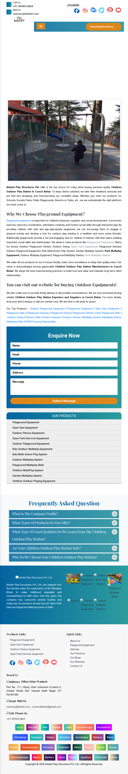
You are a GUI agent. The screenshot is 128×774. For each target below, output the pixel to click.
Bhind (115, 757)
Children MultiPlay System (27, 470)
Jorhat (100, 747)
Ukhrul (77, 747)
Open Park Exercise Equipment (30, 438)
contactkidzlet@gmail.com (46, 706)
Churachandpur (30, 747)
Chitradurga (20, 737)
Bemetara (64, 737)
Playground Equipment (80, 308)
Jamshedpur (81, 737)
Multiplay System (92, 317)
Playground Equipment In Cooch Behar (43, 70)
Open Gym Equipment (107, 308)
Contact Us (76, 665)
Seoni (62, 757)
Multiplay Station (113, 317)
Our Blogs (75, 657)
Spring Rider (49, 321)
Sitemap (74, 649)
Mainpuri (97, 737)
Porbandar (101, 757)
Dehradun (48, 747)
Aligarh (37, 757)
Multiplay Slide (15, 321)
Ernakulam (63, 747)
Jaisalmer (85, 757)
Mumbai (56, 727)
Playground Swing (60, 312)
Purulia (89, 747)
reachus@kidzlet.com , (19, 706)
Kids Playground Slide (108, 312)
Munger (113, 747)
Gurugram (36, 737)
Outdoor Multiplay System (27, 459)
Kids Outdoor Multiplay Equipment (32, 449)
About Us (75, 640)
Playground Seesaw (38, 312)
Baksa (110, 737)
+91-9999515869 (23, 6)
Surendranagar (85, 727)
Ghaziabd (33, 727)
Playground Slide (15, 312)
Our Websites (77, 661)
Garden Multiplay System (27, 475)
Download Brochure (102, 26)
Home (14, 70)
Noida (20, 727)
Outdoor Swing (15, 317)
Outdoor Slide (33, 317)
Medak (13, 747)
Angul (73, 757)
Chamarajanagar (19, 757)
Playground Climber (83, 312)
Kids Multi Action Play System (29, 454)
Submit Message (64, 401)
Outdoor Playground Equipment (47, 308)
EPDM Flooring (33, 321)
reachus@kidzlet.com (26, 13)
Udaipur (50, 737)
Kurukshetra (103, 727)
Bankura (49, 757)
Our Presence (77, 653)
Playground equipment (18, 220)
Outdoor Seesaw (51, 317)
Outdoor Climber (72, 317)
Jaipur (69, 727)
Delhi (45, 727)
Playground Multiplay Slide (28, 465)
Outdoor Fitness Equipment (28, 433)
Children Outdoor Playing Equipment (33, 481)
